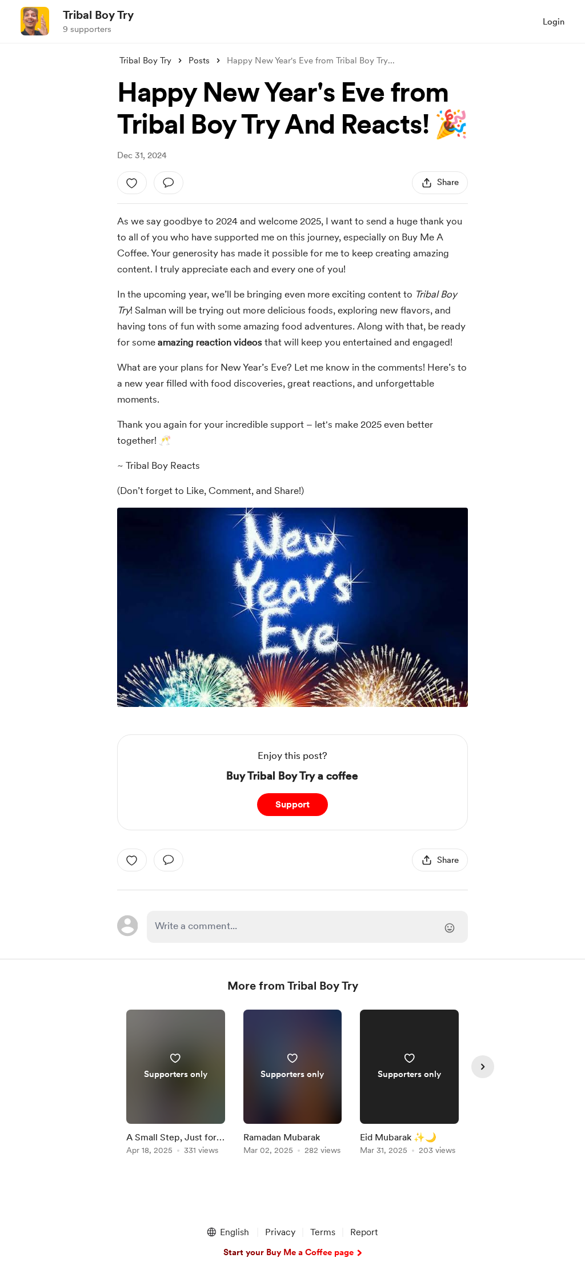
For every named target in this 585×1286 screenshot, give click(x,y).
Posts (199, 60)
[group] (176, 1084)
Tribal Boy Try (98, 15)
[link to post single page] (176, 1084)
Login (553, 22)
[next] (482, 1066)
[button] (227, 1232)
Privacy (280, 1232)
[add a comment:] (168, 182)
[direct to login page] (307, 927)
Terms (322, 1232)
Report (364, 1232)
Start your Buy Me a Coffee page (288, 1252)
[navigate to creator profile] (35, 21)
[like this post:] (132, 182)
